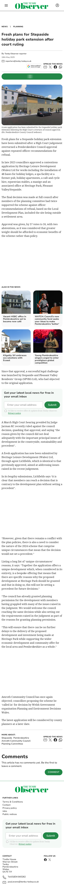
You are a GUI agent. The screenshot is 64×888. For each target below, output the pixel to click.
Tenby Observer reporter (16, 53)
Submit (52, 405)
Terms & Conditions (12, 801)
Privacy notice (14, 413)
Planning (18, 26)
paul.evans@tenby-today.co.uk (23, 882)
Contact (6, 804)
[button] (6, 5)
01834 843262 (18, 877)
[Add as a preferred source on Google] (34, 66)
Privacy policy (9, 808)
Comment (53, 772)
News (5, 26)
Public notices (9, 814)
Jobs (4, 811)
